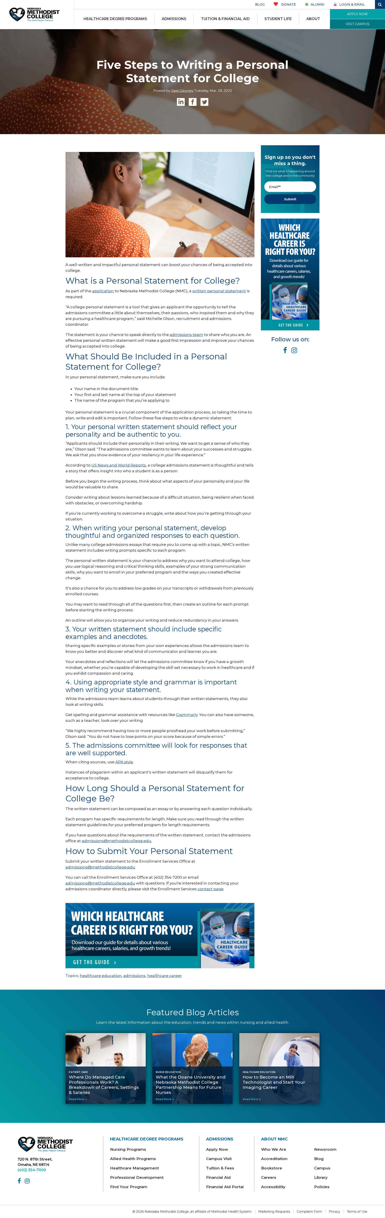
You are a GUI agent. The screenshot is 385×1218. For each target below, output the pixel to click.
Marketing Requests (274, 1212)
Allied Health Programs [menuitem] (133, 1159)
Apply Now (357, 14)
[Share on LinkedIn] (181, 102)
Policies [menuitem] (322, 1187)
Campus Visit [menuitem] (219, 1159)
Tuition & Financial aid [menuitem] (225, 19)
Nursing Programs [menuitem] (128, 1149)
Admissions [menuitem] (174, 19)
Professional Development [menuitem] (137, 1177)
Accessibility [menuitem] (273, 1187)
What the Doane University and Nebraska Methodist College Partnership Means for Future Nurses (190, 1085)
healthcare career (164, 975)
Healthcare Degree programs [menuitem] (115, 19)
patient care (78, 1072)
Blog (260, 4)
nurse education (168, 1072)
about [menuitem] (313, 19)
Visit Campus (357, 24)
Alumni (317, 4)
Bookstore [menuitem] (271, 1168)
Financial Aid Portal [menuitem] (225, 1187)
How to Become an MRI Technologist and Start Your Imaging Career (274, 1082)
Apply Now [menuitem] (217, 1149)
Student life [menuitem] (278, 19)
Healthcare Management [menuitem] (134, 1168)
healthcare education (101, 975)
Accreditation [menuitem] (274, 1159)
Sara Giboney (182, 90)
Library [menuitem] (321, 1177)
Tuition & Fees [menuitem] (220, 1168)
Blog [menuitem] (319, 1159)
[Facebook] (20, 1181)
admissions (134, 975)
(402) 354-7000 (32, 1170)
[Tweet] (204, 102)
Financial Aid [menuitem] (218, 1177)
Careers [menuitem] (268, 1177)
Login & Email (352, 4)
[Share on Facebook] (193, 102)
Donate (288, 4)
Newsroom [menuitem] (325, 1149)
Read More (76, 1099)
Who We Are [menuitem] (273, 1149)
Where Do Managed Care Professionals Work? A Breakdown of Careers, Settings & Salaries (104, 1085)
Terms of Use (357, 1212)
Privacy (334, 1212)
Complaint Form (309, 1212)
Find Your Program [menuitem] (128, 1187)
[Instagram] (28, 1181)
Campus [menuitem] (322, 1168)
